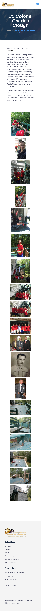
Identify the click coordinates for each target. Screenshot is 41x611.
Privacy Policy (9, 556)
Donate (7, 552)
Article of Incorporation (12, 559)
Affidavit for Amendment (12, 562)
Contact (7, 549)
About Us (8, 546)
